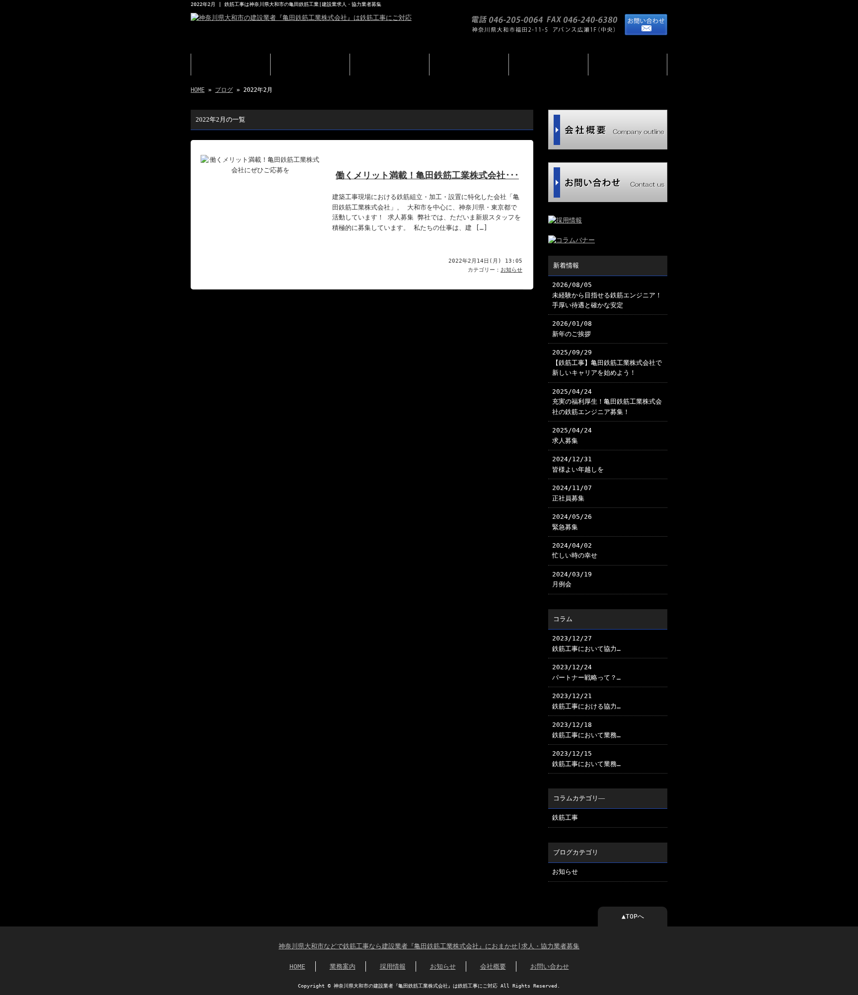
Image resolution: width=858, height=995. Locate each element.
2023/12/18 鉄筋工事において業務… (586, 729)
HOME (230, 64)
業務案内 (310, 64)
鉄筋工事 (565, 817)
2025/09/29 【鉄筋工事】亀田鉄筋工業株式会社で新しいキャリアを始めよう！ (607, 362)
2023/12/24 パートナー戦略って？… (586, 672)
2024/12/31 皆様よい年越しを (578, 464)
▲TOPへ (633, 916)
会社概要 (549, 64)
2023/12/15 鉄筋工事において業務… (586, 758)
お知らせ (511, 270)
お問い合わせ (627, 64)
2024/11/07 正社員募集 (572, 492)
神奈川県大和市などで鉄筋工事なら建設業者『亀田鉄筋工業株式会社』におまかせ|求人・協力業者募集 (429, 946)
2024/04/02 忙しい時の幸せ (574, 550)
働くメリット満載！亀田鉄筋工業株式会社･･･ (427, 175)
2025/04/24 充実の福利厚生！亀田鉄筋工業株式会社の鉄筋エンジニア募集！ (607, 402)
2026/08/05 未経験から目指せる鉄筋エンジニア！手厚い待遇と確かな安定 (607, 295)
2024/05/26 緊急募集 (572, 521)
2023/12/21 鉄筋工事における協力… (586, 701)
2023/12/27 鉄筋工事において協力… (586, 643)
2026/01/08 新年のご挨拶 (572, 328)
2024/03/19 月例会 (572, 579)
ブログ (469, 64)
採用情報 (390, 64)
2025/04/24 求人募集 (572, 435)
